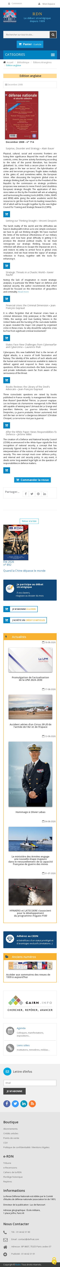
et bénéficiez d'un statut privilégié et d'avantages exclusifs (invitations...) (35, 942)
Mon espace (48, 3)
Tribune (7, 1162)
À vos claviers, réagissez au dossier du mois (30, 594)
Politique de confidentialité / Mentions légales (26, 1147)
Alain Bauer (48, 148)
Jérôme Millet (24, 434)
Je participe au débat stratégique (30, 586)
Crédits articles (10, 1133)
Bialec (18, 1264)
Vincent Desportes (49, 220)
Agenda (21, 1028)
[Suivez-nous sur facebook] (6, 1103)
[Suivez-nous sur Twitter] (15, 1103)
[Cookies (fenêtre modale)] (54, 1261)
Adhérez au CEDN (27, 936)
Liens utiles (23, 1045)
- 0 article (32, 44)
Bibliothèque (23, 62)
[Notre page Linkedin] (23, 1103)
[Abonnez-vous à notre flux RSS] (32, 1103)
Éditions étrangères (42, 62)
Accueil (10, 62)
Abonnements (10, 1128)
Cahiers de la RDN (12, 1172)
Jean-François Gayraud (30, 389)
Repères (7, 1181)
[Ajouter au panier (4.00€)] (6, 214)
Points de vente (11, 1138)
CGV (5, 1142)
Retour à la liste (29, 521)
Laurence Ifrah (33, 347)
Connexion (17, 3)
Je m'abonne (14, 1091)
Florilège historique (13, 1176)
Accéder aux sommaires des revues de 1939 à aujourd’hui (28, 976)
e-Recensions (10, 1167)
